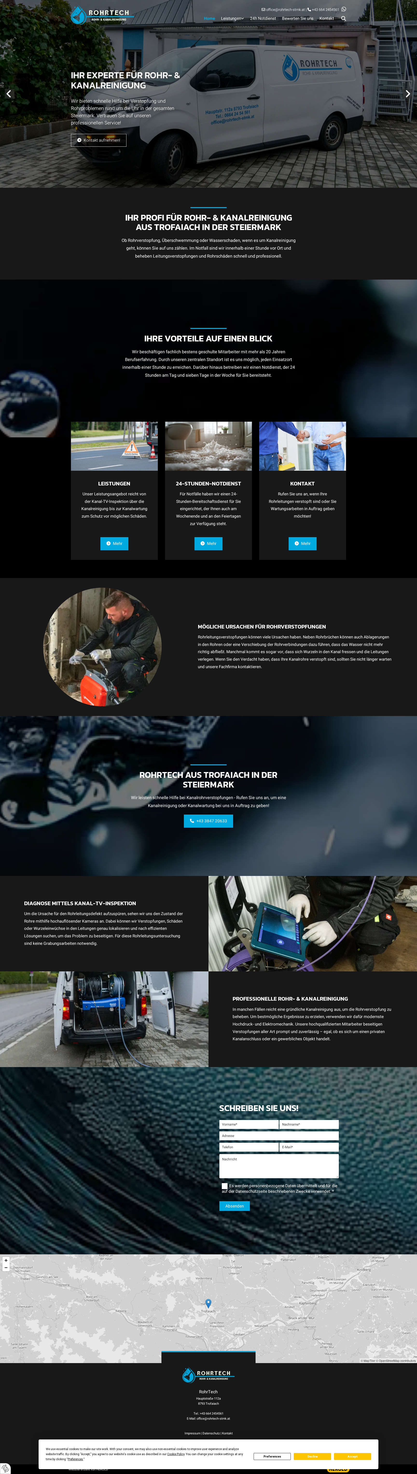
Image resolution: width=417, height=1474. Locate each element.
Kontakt (327, 18)
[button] (342, 8)
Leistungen (231, 18)
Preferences (272, 1456)
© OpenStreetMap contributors (396, 1360)
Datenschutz (211, 1433)
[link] (229, 19)
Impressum (192, 1433)
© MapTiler (368, 1360)
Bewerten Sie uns (297, 18)
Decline (312, 1456)
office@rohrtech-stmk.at (285, 9)
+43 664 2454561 (325, 9)
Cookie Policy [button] (175, 1454)
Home (209, 18)
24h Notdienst (263, 18)
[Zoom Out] (6, 1267)
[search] (343, 19)
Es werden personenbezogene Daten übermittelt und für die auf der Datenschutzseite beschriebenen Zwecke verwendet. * (279, 1188)
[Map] (208, 1308)
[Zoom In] (6, 1260)
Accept (353, 1456)
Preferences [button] (75, 1459)
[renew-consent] (5, 1468)
